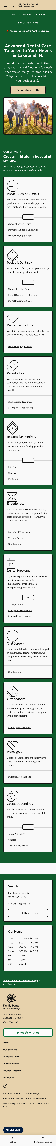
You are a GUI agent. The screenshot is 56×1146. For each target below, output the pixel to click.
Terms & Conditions (25, 1103)
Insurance (8, 1077)
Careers (38, 1103)
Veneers (12, 839)
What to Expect (11, 1063)
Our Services (10, 1049)
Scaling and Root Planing (20, 407)
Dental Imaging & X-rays (20, 235)
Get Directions (28, 913)
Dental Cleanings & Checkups (23, 229)
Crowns (12, 473)
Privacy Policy (9, 1103)
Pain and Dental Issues (19, 616)
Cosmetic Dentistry (18, 845)
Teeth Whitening (16, 834)
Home (6, 1042)
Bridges (12, 467)
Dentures (13, 478)
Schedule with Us (28, 90)
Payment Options (12, 1070)
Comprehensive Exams (19, 224)
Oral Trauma (14, 544)
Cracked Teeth (15, 538)
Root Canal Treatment (19, 532)
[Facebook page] (5, 1086)
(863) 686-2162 (32, 22)
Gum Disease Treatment (20, 401)
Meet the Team (11, 1056)
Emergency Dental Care (20, 610)
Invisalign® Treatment (19, 727)
